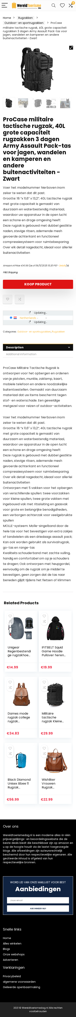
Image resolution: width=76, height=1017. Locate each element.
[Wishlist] (62, 5)
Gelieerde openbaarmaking (21, 987)
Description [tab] (15, 347)
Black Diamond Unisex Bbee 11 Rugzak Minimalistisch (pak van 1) (19, 787)
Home (7, 18)
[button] (71, 48)
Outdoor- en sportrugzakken (23, 23)
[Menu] (4, 5)
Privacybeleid (12, 976)
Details (62, 265)
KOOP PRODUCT (38, 284)
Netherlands (28, 318)
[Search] (53, 5)
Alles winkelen (12, 943)
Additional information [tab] (21, 354)
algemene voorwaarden (19, 982)
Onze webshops (14, 954)
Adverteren (10, 960)
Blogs (6, 949)
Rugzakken (25, 18)
